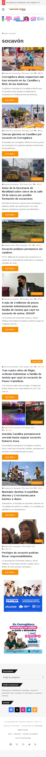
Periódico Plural (9, 245)
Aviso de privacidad (23, 738)
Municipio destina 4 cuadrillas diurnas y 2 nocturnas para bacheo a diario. (20, 495)
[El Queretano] (16, 9)
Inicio (5, 33)
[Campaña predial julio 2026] (23, 19)
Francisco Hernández (11, 184)
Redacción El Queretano (12, 73)
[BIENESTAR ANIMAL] (23, 611)
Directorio (17, 734)
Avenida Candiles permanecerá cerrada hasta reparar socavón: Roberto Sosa (22, 437)
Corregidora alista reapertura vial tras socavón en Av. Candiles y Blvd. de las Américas (23, 80)
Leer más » (10, 100)
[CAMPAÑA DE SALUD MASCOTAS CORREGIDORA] (23, 653)
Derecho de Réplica (30, 734)
